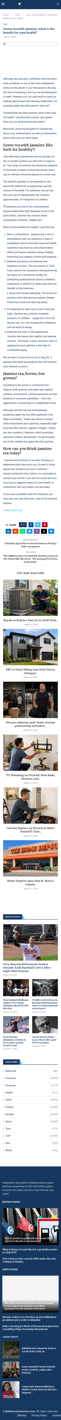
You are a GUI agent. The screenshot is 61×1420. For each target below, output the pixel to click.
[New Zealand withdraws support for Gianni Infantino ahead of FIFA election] (16, 987)
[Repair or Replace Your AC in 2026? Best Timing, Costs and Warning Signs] (30, 598)
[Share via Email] (51, 531)
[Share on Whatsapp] (22, 531)
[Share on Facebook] (30, 524)
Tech (31, 1128)
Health (31, 1092)
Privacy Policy (39, 1415)
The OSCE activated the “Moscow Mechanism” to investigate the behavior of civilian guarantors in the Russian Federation (29, 1306)
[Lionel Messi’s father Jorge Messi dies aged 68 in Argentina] (45, 1024)
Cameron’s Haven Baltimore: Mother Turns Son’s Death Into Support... (39, 1389)
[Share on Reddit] (15, 531)
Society (31, 1114)
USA (31, 1143)
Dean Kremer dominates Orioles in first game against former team (14, 1041)
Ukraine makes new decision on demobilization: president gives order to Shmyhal (29, 1319)
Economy (31, 1078)
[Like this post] (24, 524)
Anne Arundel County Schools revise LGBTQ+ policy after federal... (38, 1369)
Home (5, 15)
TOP (31, 1135)
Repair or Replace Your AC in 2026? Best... (30, 620)
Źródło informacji (12, 510)
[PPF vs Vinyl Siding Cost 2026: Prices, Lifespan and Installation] (30, 647)
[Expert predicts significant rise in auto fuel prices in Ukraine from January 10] (30, 1226)
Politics (31, 1107)
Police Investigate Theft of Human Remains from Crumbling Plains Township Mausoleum (30, 1328)
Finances (31, 1085)
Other (17, 15)
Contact (56, 1415)
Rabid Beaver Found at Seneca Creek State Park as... (39, 1350)
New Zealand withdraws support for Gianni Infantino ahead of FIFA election (15, 1004)
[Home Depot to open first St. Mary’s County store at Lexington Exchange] (30, 858)
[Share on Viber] (37, 531)
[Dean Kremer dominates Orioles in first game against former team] (16, 1024)
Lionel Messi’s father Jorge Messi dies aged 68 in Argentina (44, 1040)
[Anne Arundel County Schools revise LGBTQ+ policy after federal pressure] (11, 1370)
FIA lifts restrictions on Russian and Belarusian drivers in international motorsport (45, 1004)
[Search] (57, 4)
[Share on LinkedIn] (8, 531)
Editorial (21, 1415)
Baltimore (31, 1071)
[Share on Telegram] (30, 531)
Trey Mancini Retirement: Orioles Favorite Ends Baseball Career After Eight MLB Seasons (27, 968)
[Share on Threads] (44, 531)
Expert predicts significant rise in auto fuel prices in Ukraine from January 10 (28, 1239)
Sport (31, 1121)
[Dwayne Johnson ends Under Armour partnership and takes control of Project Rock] (30, 700)
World (31, 1150)
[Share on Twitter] (38, 524)
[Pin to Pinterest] (45, 524)
